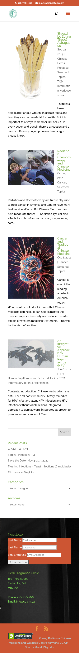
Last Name (15, 547)
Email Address (17, 554)
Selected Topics (48, 378)
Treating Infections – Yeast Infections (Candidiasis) (39, 466)
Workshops (41, 382)
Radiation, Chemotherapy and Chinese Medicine (64, 160)
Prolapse (62, 67)
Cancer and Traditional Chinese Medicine (63, 246)
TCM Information (63, 86)
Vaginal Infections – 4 (21, 454)
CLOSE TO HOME (18, 448)
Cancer (61, 182)
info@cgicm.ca (25, 601)
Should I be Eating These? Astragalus (64, 40)
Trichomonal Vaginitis (21, 472)
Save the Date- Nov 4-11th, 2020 (28, 460)
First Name (15, 540)
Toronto (28, 382)
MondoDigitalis (44, 647)
